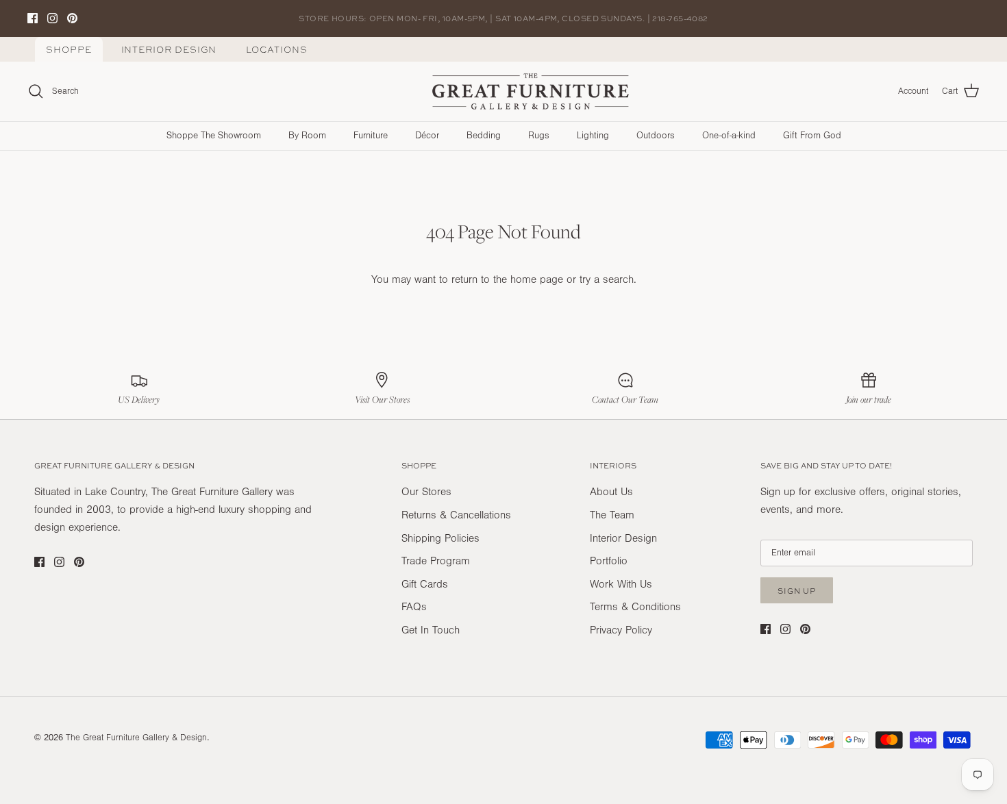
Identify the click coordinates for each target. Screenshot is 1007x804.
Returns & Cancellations (456, 515)
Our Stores (426, 492)
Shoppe (69, 49)
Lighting (593, 135)
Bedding (484, 135)
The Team (612, 515)
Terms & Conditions (635, 607)
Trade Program (435, 561)
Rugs (538, 135)
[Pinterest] (72, 18)
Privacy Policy (621, 630)
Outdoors (655, 135)
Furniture (370, 135)
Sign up (797, 591)
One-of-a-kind (729, 135)
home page (536, 279)
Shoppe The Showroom (213, 135)
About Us (611, 492)
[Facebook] (32, 18)
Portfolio (608, 561)
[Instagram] (52, 18)
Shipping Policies (440, 538)
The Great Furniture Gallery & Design (136, 737)
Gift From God (812, 135)
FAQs (414, 607)
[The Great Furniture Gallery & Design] (531, 91)
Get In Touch (430, 630)
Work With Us (621, 584)
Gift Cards (424, 584)
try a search (607, 279)
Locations (276, 49)
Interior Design (169, 49)
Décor (427, 135)
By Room (307, 135)
